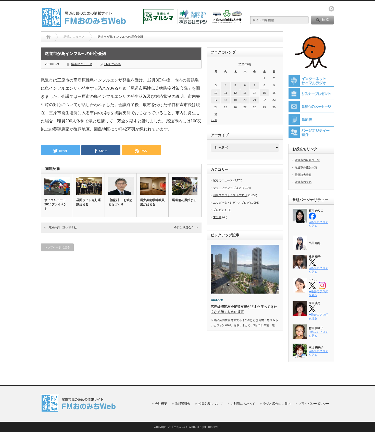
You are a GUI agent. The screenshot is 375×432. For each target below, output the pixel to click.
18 (225, 99)
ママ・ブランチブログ (227, 187)
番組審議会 (182, 403)
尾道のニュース (81, 64)
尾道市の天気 (303, 181)
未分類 (217, 217)
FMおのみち (112, 64)
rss (331, 8)
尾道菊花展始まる (184, 200)
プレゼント (220, 209)
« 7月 (214, 120)
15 (264, 92)
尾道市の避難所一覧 (307, 159)
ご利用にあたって (243, 403)
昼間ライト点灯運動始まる (88, 202)
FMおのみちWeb (183, 427)
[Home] (48, 37)
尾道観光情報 (303, 174)
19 (235, 99)
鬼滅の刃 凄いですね (62, 227)
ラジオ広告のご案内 (277, 403)
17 (215, 99)
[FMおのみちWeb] (84, 25)
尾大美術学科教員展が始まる (152, 202)
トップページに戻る (57, 247)
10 (215, 92)
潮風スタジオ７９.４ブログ (230, 195)
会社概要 (161, 403)
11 (225, 92)
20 (244, 99)
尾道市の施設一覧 (306, 167)
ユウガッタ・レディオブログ (231, 202)
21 (254, 99)
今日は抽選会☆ (184, 227)
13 (244, 92)
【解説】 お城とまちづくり (120, 202)
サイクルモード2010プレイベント (55, 204)
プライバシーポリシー (313, 403)
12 (235, 92)
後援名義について (210, 403)
